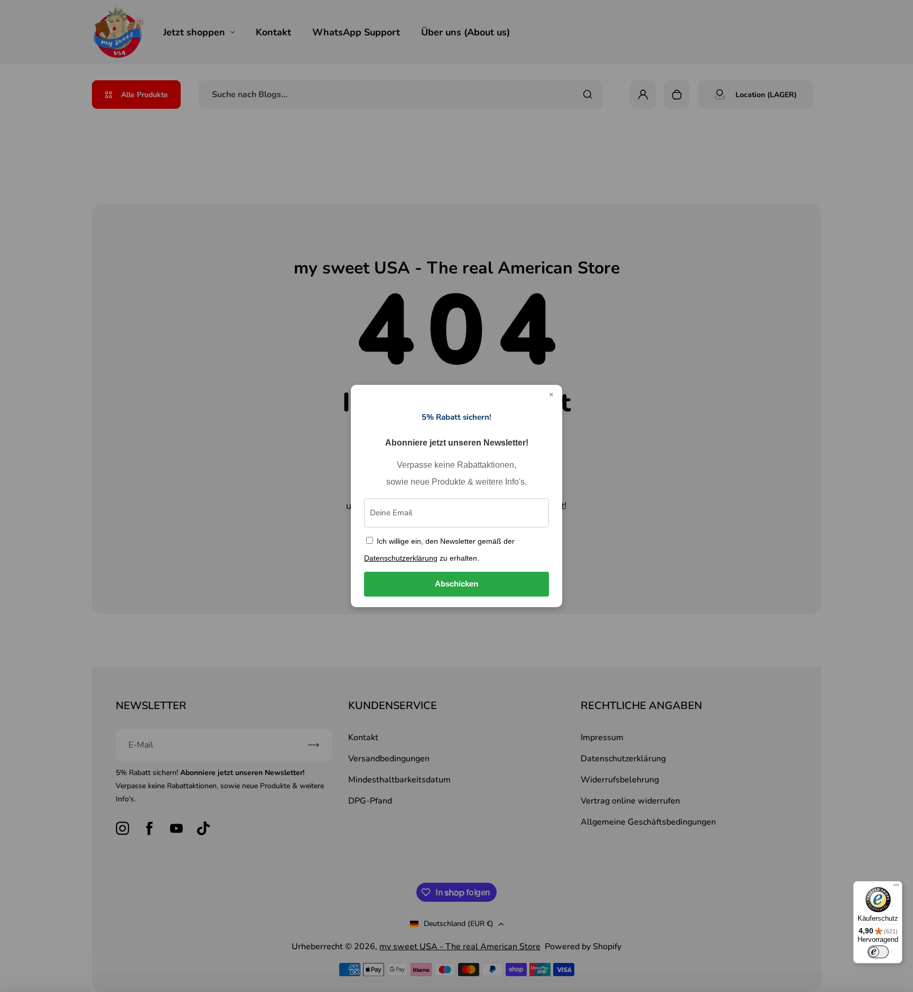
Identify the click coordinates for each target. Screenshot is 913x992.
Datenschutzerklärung (400, 558)
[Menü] (896, 887)
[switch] (878, 952)
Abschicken (456, 583)
